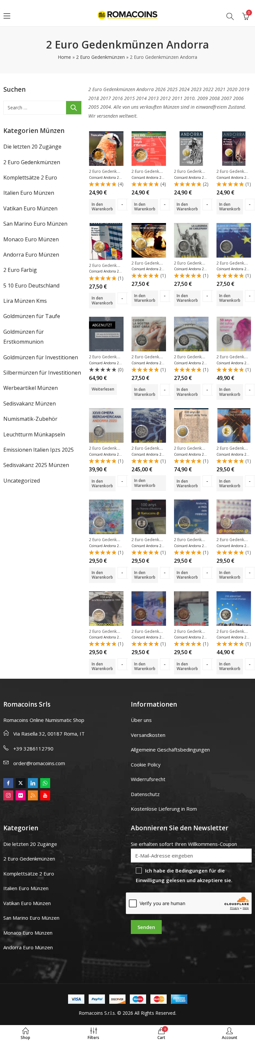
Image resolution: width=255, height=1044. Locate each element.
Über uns (141, 720)
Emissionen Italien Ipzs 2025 (38, 449)
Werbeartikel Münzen (30, 388)
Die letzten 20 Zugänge (32, 146)
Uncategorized (21, 480)
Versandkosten (148, 735)
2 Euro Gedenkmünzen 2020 (115, 448)
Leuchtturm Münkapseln (34, 434)
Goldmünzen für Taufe (31, 316)
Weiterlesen (103, 389)
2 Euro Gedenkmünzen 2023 (115, 265)
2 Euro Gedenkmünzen (100, 57)
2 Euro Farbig (20, 270)
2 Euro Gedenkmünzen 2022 (200, 263)
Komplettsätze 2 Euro (30, 177)
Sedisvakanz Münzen (29, 403)
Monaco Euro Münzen (31, 239)
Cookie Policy (146, 764)
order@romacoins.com (39, 763)
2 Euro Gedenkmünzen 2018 (115, 539)
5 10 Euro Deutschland (31, 285)
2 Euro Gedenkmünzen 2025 (115, 171)
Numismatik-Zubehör (30, 418)
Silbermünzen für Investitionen (42, 372)
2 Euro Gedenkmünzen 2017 (157, 539)
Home (64, 57)
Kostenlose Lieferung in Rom (164, 808)
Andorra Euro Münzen (31, 254)
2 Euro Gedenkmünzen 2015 (157, 631)
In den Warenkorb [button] (102, 206)
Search (74, 108)
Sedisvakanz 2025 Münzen (36, 465)
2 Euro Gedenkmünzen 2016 (115, 631)
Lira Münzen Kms (25, 300)
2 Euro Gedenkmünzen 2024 (200, 171)
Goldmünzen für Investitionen (40, 357)
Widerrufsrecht (148, 779)
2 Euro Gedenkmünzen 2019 (157, 448)
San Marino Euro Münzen (35, 223)
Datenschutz (145, 794)
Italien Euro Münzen (28, 192)
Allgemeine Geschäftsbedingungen (170, 749)
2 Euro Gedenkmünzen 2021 (115, 357)
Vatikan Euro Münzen (30, 208)
